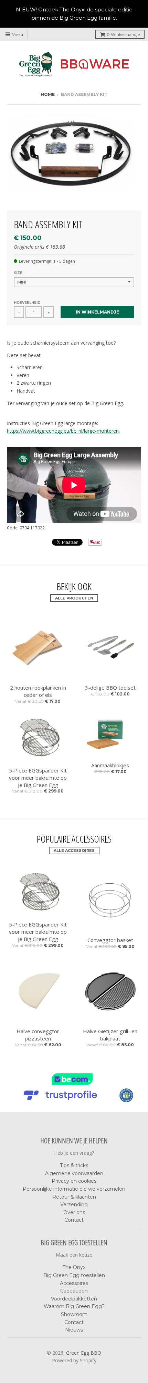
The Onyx (74, 1267)
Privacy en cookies (74, 1181)
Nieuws (74, 1330)
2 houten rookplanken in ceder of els (38, 691)
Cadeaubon (74, 1291)
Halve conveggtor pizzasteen (38, 1035)
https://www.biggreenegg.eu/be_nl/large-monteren (63, 431)
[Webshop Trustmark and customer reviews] (73, 1084)
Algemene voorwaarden (74, 1173)
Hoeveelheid (27, 302)
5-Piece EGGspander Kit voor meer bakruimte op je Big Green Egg (38, 777)
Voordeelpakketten (74, 1299)
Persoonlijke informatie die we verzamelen (74, 1189)
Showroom (74, 1314)
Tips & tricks (74, 1165)
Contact (74, 1220)
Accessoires (74, 1283)
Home (48, 94)
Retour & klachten (74, 1197)
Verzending (74, 1204)
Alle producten (74, 598)
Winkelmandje (123, 34)
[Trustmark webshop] (62, 1100)
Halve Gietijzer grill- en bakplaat (110, 1035)
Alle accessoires (74, 850)
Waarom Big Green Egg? (74, 1306)
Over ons (74, 1212)
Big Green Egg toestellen (74, 1275)
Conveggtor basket (110, 940)
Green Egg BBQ (83, 1353)
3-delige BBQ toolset (110, 687)
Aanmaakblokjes (110, 765)
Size (18, 273)
